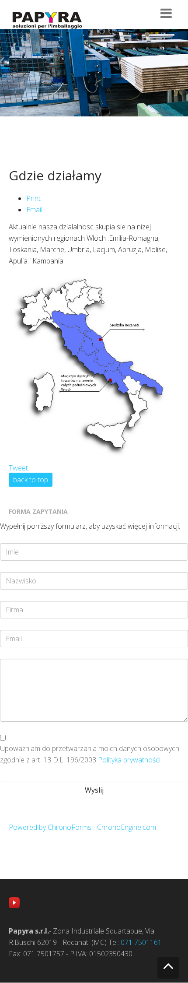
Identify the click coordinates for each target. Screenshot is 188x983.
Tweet (18, 468)
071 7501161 (141, 942)
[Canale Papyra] (14, 901)
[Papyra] (47, 20)
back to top (30, 479)
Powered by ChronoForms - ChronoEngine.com (82, 827)
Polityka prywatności (129, 760)
